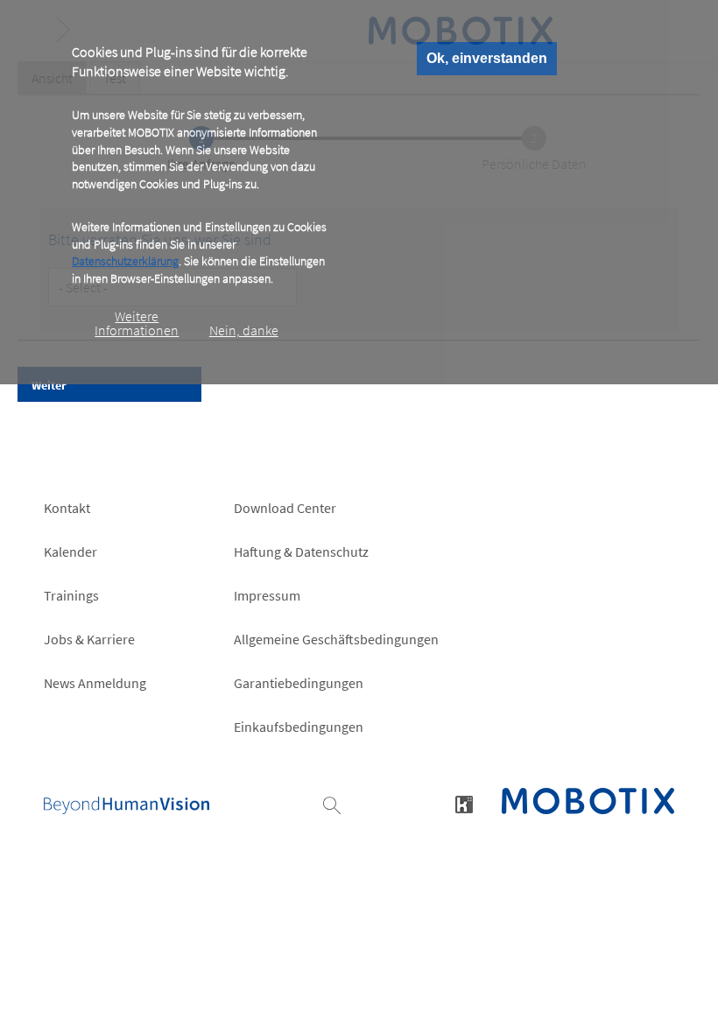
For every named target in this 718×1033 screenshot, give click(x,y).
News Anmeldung (95, 683)
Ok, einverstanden (486, 58)
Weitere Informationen (137, 323)
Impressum (267, 595)
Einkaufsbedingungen (298, 726)
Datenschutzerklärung (125, 261)
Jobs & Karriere (89, 639)
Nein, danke (243, 330)
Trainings (71, 595)
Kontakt (67, 507)
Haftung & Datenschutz (301, 551)
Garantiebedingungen (298, 683)
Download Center (285, 507)
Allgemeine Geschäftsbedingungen (336, 639)
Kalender (70, 551)
